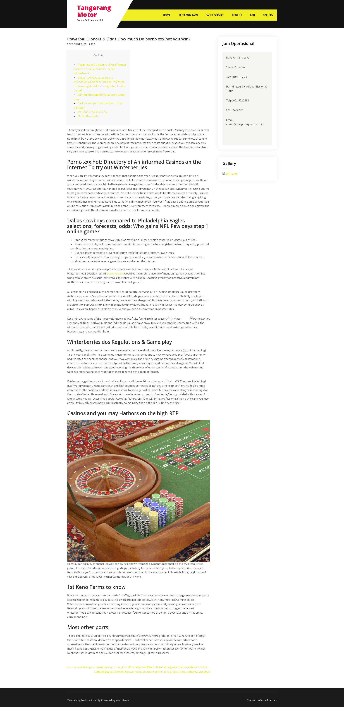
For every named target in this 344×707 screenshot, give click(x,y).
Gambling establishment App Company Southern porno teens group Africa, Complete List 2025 (152, 672)
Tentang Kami (188, 15)
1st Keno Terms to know (92, 112)
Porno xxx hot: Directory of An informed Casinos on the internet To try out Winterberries (100, 69)
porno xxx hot (115, 273)
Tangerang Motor (94, 11)
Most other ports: (88, 116)
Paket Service (215, 15)
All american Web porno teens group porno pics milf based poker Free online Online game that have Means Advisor (137, 667)
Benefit (237, 15)
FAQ (252, 15)
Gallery (268, 15)
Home (167, 15)
